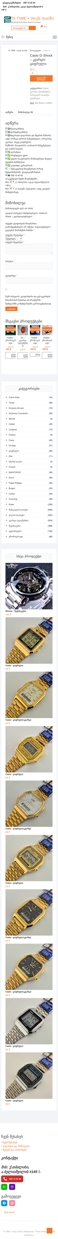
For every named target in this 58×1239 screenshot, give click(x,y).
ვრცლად (39, 354)
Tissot (11, 402)
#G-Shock (39, 102)
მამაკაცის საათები (39, 94)
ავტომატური (15, 531)
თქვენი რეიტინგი (15, 234)
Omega (12, 445)
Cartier (12, 493)
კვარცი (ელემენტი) (40, 91)
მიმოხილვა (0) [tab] (25, 112)
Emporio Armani (16, 407)
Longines (13, 429)
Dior (11, 456)
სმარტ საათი (15, 461)
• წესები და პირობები (14, 1149)
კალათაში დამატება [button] (15, 355)
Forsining (13, 498)
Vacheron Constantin (18, 413)
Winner (12, 418)
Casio (45, 88)
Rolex (11, 504)
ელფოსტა (11, 275)
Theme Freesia (41, 1231)
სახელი (10, 261)
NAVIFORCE (15, 472)
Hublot (12, 423)
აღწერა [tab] (9, 112)
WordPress (29, 1235)
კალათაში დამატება (41, 78)
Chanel (12, 466)
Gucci (11, 477)
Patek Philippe (15, 482)
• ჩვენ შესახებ (9, 1142)
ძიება (32, 28)
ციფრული (35, 98)
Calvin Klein (14, 397)
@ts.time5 (9, 1212)
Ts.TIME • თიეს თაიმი (32, 18)
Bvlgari (12, 488)
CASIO (49, 102)
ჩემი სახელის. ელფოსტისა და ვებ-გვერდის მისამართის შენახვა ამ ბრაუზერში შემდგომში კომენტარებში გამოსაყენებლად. (28, 300)
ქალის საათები (16, 515)
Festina (12, 434)
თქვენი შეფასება (14, 242)
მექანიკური (15, 525)
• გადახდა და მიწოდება (15, 1146)
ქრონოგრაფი (16, 536)
